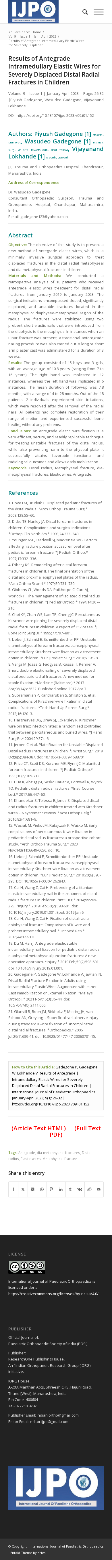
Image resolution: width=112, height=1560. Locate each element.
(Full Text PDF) (75, 1131)
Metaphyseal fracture (60, 1158)
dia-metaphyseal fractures (58, 1152)
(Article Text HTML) (38, 1128)
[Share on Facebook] (13, 1189)
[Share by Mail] (98, 1189)
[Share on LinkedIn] (60, 1189)
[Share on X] (23, 1189)
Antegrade (26, 1152)
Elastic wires (31, 1158)
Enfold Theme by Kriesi (28, 1552)
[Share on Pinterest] (51, 1189)
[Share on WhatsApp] (42, 1189)
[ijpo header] (46, 11)
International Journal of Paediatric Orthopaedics (66, 1546)
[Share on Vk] (79, 1189)
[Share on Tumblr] (70, 1189)
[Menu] (96, 11)
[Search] (82, 11)
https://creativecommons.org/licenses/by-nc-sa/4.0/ (53, 1293)
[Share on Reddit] (89, 1189)
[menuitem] (82, 11)
